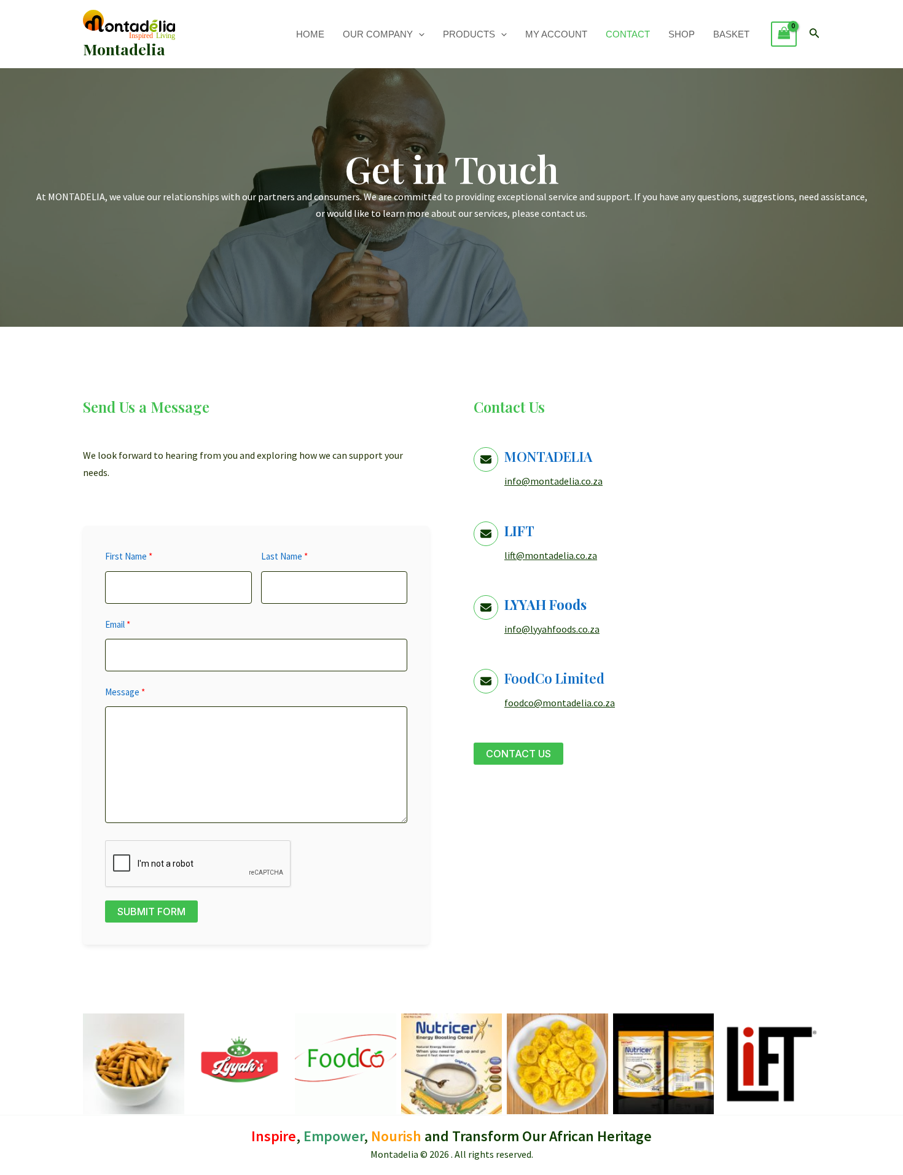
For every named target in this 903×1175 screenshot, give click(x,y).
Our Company (378, 34)
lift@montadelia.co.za (550, 555)
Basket (731, 34)
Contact (628, 34)
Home (310, 34)
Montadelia (124, 49)
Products (469, 34)
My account (556, 34)
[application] (418, 34)
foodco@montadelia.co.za (559, 703)
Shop (681, 34)
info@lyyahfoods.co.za (552, 629)
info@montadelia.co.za (553, 481)
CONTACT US (518, 754)
